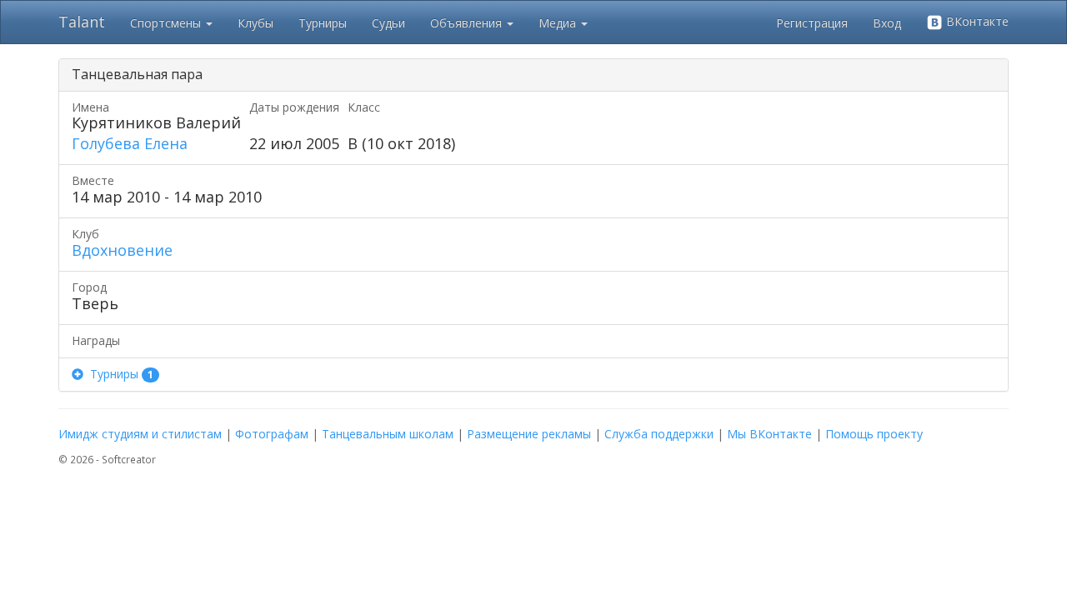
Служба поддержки (659, 434)
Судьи (388, 23)
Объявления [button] (467, 23)
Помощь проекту (874, 434)
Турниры (322, 23)
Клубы (255, 23)
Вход (887, 23)
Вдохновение (122, 250)
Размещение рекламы (529, 434)
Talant (81, 22)
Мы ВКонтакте (769, 434)
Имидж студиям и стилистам (140, 434)
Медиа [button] (559, 23)
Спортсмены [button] (167, 23)
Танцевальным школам (387, 434)
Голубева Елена (130, 143)
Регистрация (812, 23)
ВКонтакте (976, 21)
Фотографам (271, 434)
